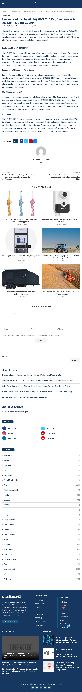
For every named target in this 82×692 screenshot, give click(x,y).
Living (42, 515)
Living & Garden (42, 520)
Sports (62, 620)
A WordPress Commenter (11, 412)
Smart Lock (42, 554)
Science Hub (42, 549)
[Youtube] (45, 687)
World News (64, 602)
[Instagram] (41, 687)
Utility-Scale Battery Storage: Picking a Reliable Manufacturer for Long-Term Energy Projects (36, 386)
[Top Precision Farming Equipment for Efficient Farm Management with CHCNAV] (61, 240)
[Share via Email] (35, 141)
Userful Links (41, 595)
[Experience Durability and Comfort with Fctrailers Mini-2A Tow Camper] (21, 276)
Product (42, 544)
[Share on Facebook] (21, 141)
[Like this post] (16, 141)
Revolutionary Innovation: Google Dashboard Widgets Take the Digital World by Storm (20, 655)
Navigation (25, 412)
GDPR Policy (39, 618)
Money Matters (42, 535)
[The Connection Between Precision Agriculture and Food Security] (61, 276)
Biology (42, 460)
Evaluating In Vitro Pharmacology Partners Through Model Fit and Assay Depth (31, 375)
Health (42, 495)
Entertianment (65, 627)
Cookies (37, 607)
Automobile (42, 455)
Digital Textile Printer (42, 480)
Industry (42, 500)
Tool (42, 564)
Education (63, 613)
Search (4, 357)
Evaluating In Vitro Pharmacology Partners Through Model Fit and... (67, 640)
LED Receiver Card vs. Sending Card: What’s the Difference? (24, 397)
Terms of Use (39, 603)
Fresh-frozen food (42, 490)
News (42, 539)
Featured (42, 485)
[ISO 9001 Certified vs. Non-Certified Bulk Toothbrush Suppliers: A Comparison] (21, 203)
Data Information (41, 611)
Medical (42, 530)
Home (4, 11)
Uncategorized (15, 11)
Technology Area (42, 559)
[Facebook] (32, 687)
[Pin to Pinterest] (31, 141)
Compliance (39, 614)
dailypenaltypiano (15, 26)
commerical (42, 475)
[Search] (79, 4)
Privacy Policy (39, 600)
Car (42, 470)
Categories (65, 598)
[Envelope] (49, 687)
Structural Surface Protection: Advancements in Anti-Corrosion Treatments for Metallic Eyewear (37, 380)
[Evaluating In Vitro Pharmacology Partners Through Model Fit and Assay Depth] (48, 640)
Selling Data (39, 625)
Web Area (42, 579)
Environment (64, 616)
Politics (62, 609)
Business (42, 465)
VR (42, 574)
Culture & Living (65, 624)
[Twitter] (36, 687)
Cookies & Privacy (41, 621)
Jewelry (42, 505)
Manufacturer (42, 525)
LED (42, 510)
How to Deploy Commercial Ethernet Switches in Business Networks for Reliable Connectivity (37, 392)
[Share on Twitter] (26, 141)
